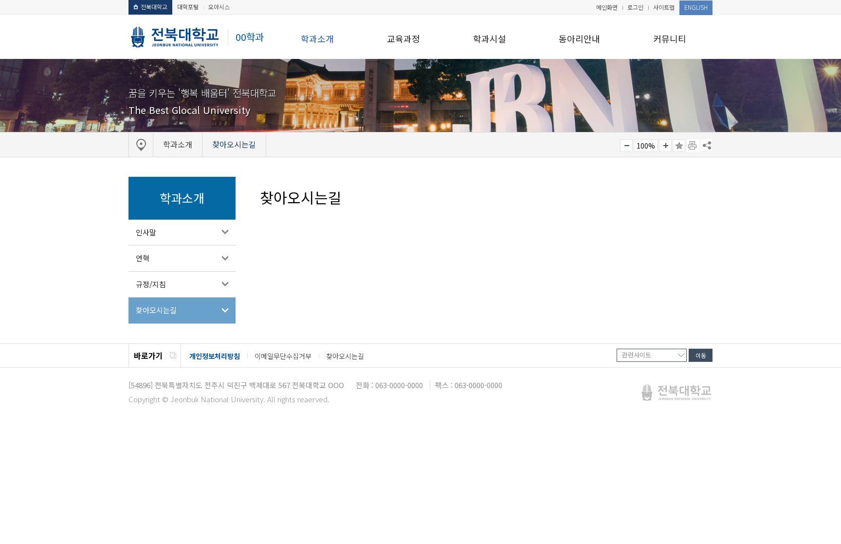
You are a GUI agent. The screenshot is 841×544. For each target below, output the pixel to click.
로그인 (635, 7)
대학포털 (188, 6)
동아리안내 (579, 38)
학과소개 (317, 38)
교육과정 (403, 38)
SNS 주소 (706, 145)
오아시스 (219, 6)
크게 (665, 145)
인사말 (146, 232)
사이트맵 (664, 7)
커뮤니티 (669, 38)
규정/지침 (151, 284)
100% (646, 145)
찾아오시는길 (156, 310)
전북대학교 (154, 6)
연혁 (142, 258)
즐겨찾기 (679, 145)
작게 (626, 145)
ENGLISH (696, 7)
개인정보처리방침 (214, 356)
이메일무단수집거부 (283, 356)
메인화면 (607, 7)
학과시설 (489, 38)
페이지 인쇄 (693, 145)
